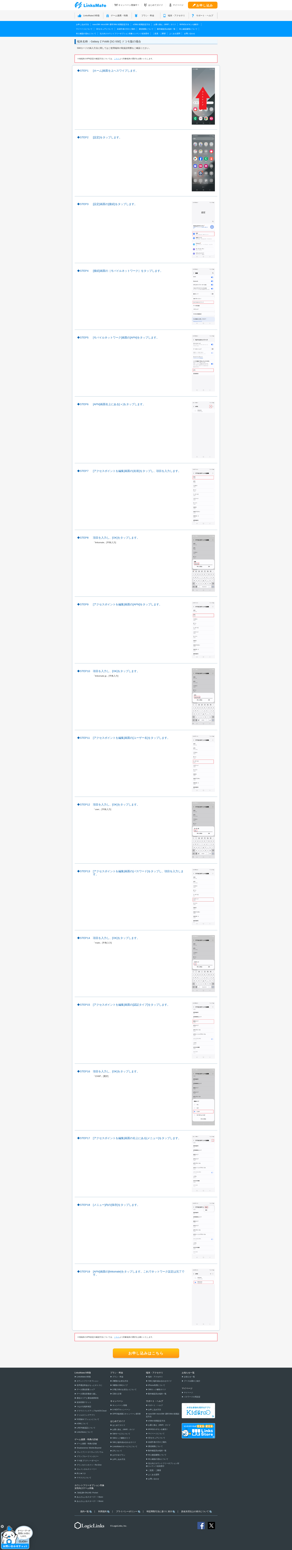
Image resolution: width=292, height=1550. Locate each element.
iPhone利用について (156, 1385)
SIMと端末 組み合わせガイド (124, 1442)
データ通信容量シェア (85, 1389)
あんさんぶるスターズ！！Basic (89, 1497)
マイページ (188, 1392)
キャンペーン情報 (119, 1405)
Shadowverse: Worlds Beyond (88, 1448)
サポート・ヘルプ (155, 1405)
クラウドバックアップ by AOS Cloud (91, 1411)
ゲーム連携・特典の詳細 (86, 1444)
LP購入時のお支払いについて (124, 1389)
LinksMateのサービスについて (124, 1446)
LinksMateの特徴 (83, 1377)
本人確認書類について (188, 29)
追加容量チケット (83, 1402)
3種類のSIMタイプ (120, 1385)
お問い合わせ (189, 34)
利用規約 (102, 1511)
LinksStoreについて (84, 1432)
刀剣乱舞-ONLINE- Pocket (87, 1493)
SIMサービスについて (121, 1434)
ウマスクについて (83, 1478)
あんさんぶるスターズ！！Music (89, 1501)
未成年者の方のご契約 (126, 29)
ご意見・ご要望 (159, 34)
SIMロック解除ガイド (121, 1438)
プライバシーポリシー (126, 1511)
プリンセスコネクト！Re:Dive (89, 1465)
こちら (116, 59)
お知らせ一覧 (189, 1377)
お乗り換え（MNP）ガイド (165, 24)
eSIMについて (82, 1423)
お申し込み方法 (82, 24)
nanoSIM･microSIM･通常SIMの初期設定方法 (110, 24)
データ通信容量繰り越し (86, 1394)
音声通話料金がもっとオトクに (89, 1385)
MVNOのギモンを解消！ (190, 24)
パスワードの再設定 (192, 1397)
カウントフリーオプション (87, 1381)
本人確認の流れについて (86, 34)
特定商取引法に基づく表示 (159, 1511)
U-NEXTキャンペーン (121, 1410)
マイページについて (84, 29)
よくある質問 (174, 34)
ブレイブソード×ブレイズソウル (89, 1452)
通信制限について (146, 29)
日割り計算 (117, 1394)
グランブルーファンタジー (87, 1456)
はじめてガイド (118, 1425)
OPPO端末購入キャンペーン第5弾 (126, 1414)
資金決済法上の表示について (195, 1511)
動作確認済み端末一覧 (166, 29)
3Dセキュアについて (104, 29)
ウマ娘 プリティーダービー (87, 1461)
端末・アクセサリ (155, 1377)
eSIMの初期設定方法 (141, 24)
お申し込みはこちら (146, 1353)
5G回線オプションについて (87, 1419)
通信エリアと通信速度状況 (87, 1398)
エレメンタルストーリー (86, 1469)
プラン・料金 (117, 1377)
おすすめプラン (118, 1455)
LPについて (117, 1451)
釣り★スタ (81, 1473)
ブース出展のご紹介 (192, 1381)
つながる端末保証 (83, 1406)
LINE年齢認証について (85, 1428)
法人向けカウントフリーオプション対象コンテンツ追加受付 (124, 34)
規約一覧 (84, 1511)
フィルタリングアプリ (85, 1415)
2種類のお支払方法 (120, 1381)
